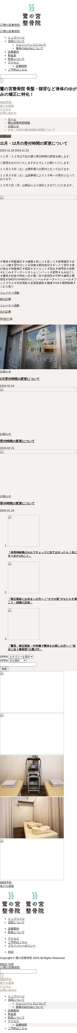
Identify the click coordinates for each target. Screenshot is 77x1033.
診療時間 (21, 66)
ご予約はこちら (17, 69)
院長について (16, 58)
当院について (16, 41)
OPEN (4, 656)
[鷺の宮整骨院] (21, 24)
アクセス (13, 62)
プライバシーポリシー (22, 945)
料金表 (12, 55)
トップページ (16, 37)
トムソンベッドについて (31, 44)
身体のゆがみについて (29, 48)
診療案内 (13, 51)
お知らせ (5, 136)
